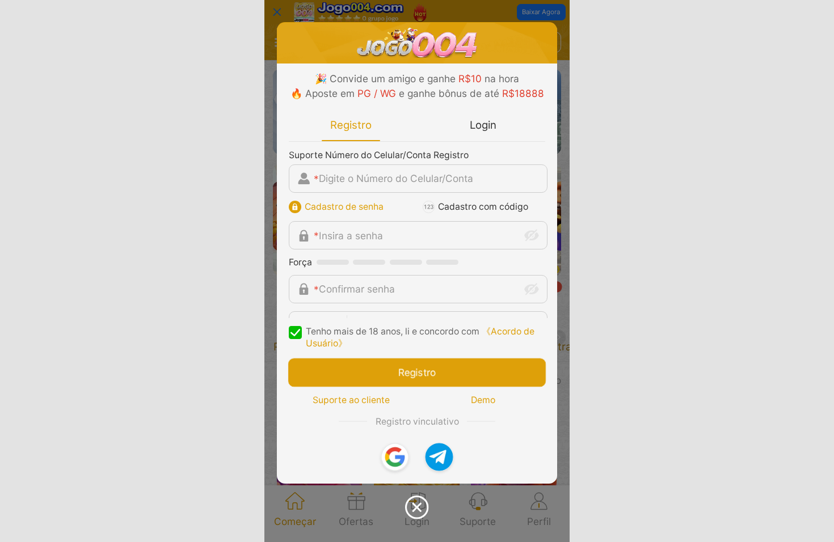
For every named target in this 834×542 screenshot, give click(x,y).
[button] (394, 457)
